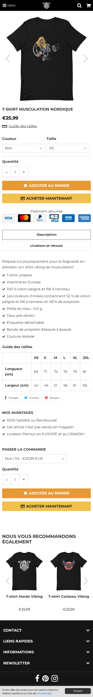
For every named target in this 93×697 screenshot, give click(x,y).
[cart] (88, 5)
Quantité (10, 161)
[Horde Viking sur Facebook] (37, 680)
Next (85, 58)
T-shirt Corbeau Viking (68, 596)
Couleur (9, 139)
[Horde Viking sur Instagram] (54, 680)
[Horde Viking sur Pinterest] (45, 680)
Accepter (78, 690)
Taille (51, 139)
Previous (7, 58)
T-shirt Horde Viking (24, 596)
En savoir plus (45, 693)
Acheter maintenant (49, 198)
